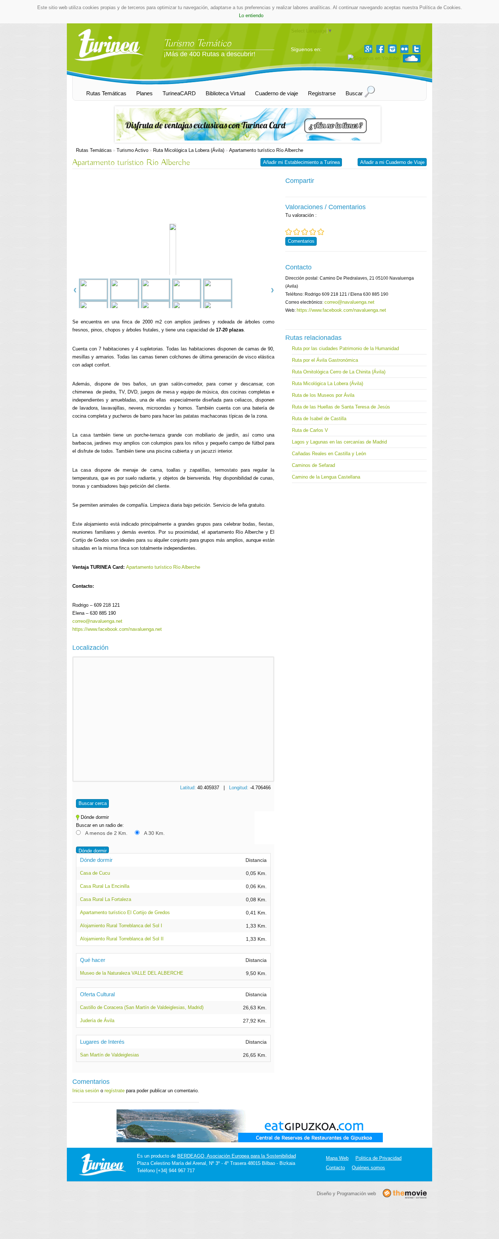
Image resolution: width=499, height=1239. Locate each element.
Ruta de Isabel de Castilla (319, 418)
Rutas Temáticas (94, 150)
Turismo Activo (132, 150)
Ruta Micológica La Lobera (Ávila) (188, 150)
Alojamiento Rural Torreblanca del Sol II (122, 938)
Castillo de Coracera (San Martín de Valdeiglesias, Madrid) (141, 1007)
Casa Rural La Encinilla (104, 886)
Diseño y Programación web (346, 1193)
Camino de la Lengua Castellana (326, 477)
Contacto (335, 1167)
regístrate (114, 1090)
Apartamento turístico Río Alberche (266, 150)
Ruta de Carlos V (310, 430)
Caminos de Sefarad (313, 465)
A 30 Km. (154, 833)
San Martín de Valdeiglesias (109, 1055)
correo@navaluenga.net (97, 621)
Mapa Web (337, 1158)
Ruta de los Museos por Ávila (323, 395)
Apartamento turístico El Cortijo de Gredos (125, 912)
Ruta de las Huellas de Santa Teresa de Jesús (341, 407)
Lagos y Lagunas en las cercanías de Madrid (339, 442)
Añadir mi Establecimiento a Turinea (301, 162)
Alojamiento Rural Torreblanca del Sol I (121, 925)
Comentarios (301, 241)
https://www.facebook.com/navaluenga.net (117, 629)
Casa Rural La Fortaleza (105, 899)
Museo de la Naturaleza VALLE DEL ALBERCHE (131, 973)
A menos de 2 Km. (106, 833)
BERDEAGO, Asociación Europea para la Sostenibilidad (236, 1156)
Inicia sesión (85, 1090)
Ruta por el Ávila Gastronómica (325, 360)
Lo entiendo (251, 15)
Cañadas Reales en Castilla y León (329, 453)
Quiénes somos (368, 1167)
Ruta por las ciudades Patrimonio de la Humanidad (345, 348)
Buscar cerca (93, 803)
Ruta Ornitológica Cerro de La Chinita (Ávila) (338, 372)
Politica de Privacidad (378, 1158)
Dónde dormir (93, 851)
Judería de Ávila (97, 1020)
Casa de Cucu (95, 873)
